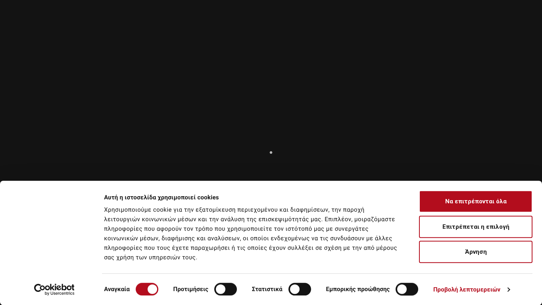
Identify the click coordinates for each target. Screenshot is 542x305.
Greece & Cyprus (345, 5)
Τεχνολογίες (364, 20)
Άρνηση (476, 251)
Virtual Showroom (486, 20)
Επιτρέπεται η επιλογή (475, 226)
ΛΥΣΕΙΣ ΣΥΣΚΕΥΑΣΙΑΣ (349, 31)
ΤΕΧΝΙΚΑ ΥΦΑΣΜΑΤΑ (270, 31)
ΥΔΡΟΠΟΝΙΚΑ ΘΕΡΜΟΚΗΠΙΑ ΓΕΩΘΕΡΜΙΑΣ (458, 31)
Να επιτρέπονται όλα (476, 201)
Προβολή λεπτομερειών (466, 289)
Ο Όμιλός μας (274, 20)
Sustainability (323, 20)
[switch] (225, 289)
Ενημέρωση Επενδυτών (418, 20)
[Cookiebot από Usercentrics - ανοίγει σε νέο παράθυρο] (54, 289)
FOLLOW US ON (484, 5)
